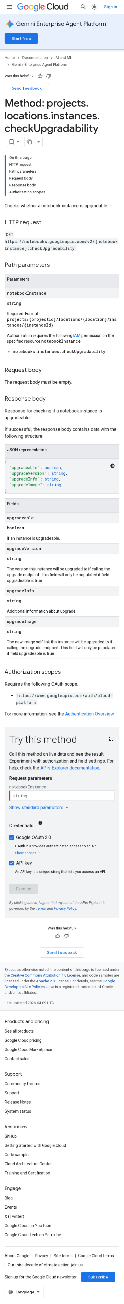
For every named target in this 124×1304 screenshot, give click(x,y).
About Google (17, 1255)
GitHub (11, 1136)
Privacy (41, 1255)
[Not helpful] (48, 76)
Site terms (63, 1255)
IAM (76, 335)
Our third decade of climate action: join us (45, 1265)
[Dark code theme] (112, 465)
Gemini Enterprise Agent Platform (61, 24)
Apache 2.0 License (52, 981)
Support (12, 1093)
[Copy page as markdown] (30, 142)
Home (10, 57)
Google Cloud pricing (23, 1040)
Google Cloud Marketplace (28, 1049)
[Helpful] (40, 76)
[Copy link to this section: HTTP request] (47, 222)
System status (18, 1111)
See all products (19, 1031)
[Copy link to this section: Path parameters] (55, 265)
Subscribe (98, 1277)
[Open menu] (9, 7)
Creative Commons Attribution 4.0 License (45, 975)
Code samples (18, 1154)
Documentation (35, 57)
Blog (9, 1198)
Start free (21, 38)
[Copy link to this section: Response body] (51, 399)
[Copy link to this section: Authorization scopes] (66, 672)
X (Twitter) (14, 1216)
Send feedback (27, 88)
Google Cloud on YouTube (28, 1225)
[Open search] (83, 6)
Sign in (110, 7)
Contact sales (17, 1058)
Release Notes (18, 1102)
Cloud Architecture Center (28, 1164)
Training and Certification (27, 1173)
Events (11, 1207)
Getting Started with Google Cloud (35, 1145)
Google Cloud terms (96, 1255)
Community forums (22, 1083)
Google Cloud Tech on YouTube (33, 1234)
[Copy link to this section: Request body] (47, 370)
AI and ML (63, 57)
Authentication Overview (89, 714)
